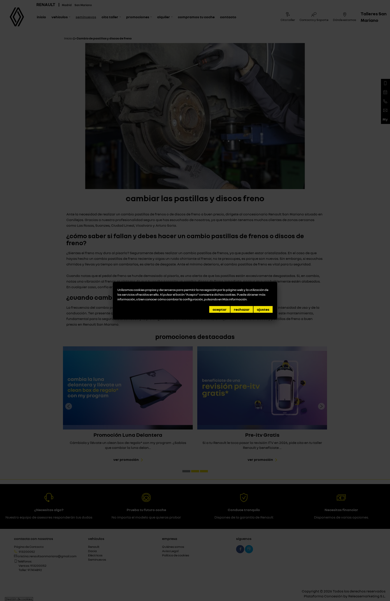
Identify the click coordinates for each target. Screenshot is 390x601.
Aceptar (220, 309)
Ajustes (263, 309)
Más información (234, 299)
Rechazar (242, 309)
